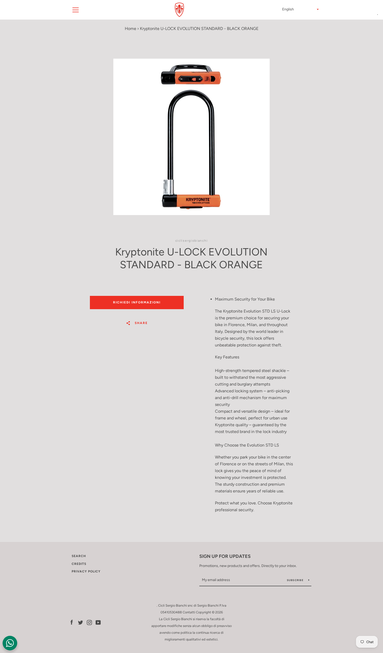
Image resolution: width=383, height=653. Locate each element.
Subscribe (296, 580)
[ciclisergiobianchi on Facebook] (71, 622)
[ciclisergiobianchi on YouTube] (98, 622)
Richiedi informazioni (136, 302)
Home (130, 28)
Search (79, 556)
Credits (79, 564)
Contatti (189, 612)
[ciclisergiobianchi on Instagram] (89, 622)
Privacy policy (86, 571)
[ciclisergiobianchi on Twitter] (80, 622)
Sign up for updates (225, 556)
